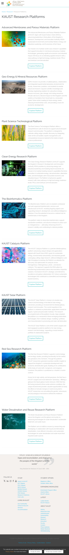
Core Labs (21, 497)
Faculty (43, 523)
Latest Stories (45, 501)
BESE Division (22, 487)
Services (20, 507)
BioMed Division (22, 489)
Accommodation (22, 509)
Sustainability (45, 515)
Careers (43, 525)
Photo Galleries (45, 527)
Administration (45, 513)
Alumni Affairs (45, 492)
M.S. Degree (21, 483)
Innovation (44, 521)
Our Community (22, 503)
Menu (2, 3)
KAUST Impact (45, 502)
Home (4, 12)
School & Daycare (23, 505)
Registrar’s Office (45, 481)
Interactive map (45, 511)
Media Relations (45, 529)
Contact (48, 542)
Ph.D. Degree (21, 485)
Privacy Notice (10, 551)
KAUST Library (45, 494)
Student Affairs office (47, 483)
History (43, 509)
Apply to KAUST (22, 481)
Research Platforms (23, 495)
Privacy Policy (31, 542)
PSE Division (21, 493)
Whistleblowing (45, 531)
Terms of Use (22, 542)
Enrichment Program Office (49, 490)
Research (10, 12)
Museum (43, 517)
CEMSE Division (22, 491)
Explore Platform (35, 66)
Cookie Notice (41, 542)
